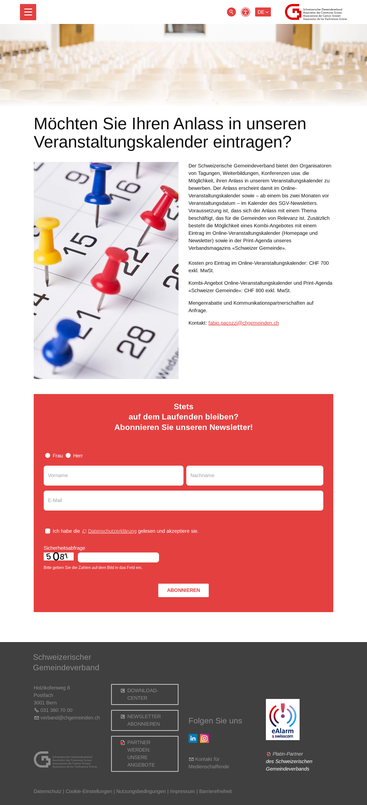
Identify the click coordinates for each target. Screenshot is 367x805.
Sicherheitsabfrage (64, 548)
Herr (78, 455)
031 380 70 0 (55, 710)
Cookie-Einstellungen (90, 791)
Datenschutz (47, 791)
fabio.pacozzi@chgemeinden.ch (243, 323)
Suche (231, 11)
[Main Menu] (28, 12)
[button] (28, 12)
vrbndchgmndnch (70, 717)
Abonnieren (183, 590)
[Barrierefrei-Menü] (245, 12)
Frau (58, 455)
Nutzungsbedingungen (141, 791)
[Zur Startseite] (316, 12)
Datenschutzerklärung (112, 531)
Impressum (182, 791)
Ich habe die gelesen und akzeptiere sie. (126, 531)
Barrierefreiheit (215, 791)
